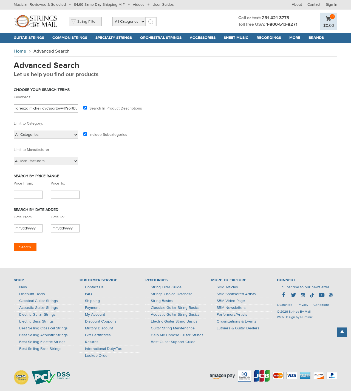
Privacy (303, 305)
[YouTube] (321, 296)
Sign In (331, 5)
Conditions (321, 305)
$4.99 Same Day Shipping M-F (99, 5)
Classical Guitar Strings (38, 301)
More (294, 38)
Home (20, 51)
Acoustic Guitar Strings (38, 308)
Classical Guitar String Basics (175, 308)
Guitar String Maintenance (173, 328)
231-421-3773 (275, 18)
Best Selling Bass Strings (40, 349)
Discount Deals (32, 294)
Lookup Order (97, 356)
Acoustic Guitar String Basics (175, 315)
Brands (316, 38)
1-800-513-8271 (282, 24)
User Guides (163, 5)
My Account (95, 315)
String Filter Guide (166, 287)
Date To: (57, 217)
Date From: (23, 217)
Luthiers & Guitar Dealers (238, 328)
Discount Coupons (101, 321)
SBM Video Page (231, 301)
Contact (313, 5)
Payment (92, 308)
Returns (91, 342)
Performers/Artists (232, 315)
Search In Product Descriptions (115, 108)
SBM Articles (227, 287)
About (297, 5)
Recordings (269, 38)
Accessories (203, 38)
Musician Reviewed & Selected (40, 5)
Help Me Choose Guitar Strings (177, 335)
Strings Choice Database (172, 294)
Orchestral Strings (161, 38)
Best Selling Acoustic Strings (43, 335)
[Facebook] (284, 296)
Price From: (23, 183)
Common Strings (69, 38)
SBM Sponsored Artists (236, 294)
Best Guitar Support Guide (173, 342)
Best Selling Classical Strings (43, 328)
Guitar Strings (29, 38)
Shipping (92, 301)
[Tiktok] (312, 296)
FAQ (88, 294)
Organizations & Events (236, 321)
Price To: (58, 183)
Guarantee (285, 305)
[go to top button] (342, 332)
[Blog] (331, 296)
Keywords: (22, 97)
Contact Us (94, 287)
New (23, 287)
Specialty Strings (113, 38)
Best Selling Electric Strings (42, 342)
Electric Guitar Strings (37, 315)
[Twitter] (293, 296)
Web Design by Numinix (295, 317)
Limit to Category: (28, 123)
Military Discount (99, 328)
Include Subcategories (108, 135)
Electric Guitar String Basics (174, 321)
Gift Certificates (98, 335)
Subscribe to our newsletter (305, 287)
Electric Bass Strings (36, 321)
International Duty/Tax (103, 349)
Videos (139, 5)
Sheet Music (236, 38)
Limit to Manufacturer (31, 150)
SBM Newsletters (231, 308)
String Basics (162, 301)
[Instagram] (303, 296)
